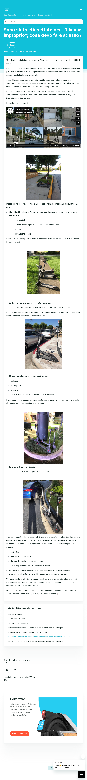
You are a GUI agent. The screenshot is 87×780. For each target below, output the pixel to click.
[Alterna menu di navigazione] (81, 9)
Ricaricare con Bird (27, 15)
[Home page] (7, 8)
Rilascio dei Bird (45, 15)
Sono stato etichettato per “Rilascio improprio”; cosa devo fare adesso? (39, 637)
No (15, 670)
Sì (7, 670)
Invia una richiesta (28, 52)
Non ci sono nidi (15, 614)
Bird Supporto (10, 15)
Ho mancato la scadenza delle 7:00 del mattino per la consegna (35, 628)
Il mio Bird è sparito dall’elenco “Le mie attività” (28, 632)
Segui (12, 45)
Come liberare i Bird (16, 619)
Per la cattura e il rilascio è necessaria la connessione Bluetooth (35, 641)
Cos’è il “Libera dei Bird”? (19, 623)
